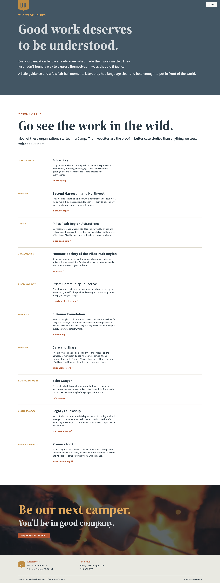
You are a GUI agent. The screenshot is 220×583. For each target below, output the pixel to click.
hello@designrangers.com (92, 565)
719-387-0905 (86, 569)
